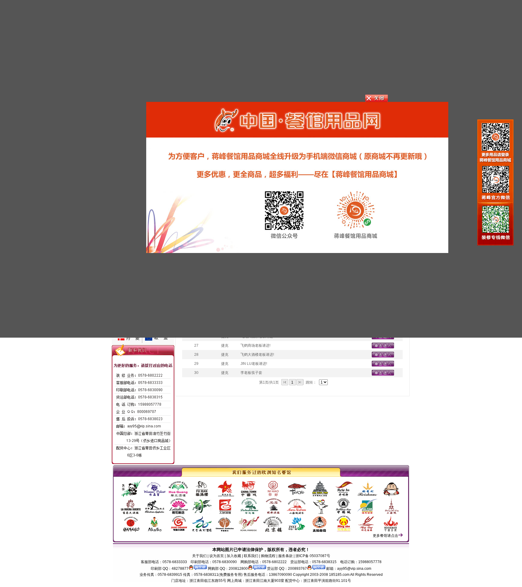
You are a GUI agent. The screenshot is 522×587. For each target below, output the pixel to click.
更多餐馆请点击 (385, 535)
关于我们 (199, 556)
